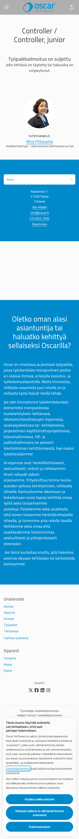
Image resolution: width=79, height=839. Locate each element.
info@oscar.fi (39, 212)
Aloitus (8, 606)
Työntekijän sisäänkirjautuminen (39, 711)
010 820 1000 (39, 218)
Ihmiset (9, 618)
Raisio (8, 664)
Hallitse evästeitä (16, 638)
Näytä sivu (39, 224)
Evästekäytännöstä (18, 768)
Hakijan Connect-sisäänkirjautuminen (39, 715)
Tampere (10, 658)
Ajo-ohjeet (39, 207)
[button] (72, 7)
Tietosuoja (11, 631)
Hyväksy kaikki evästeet (40, 799)
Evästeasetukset (39, 827)
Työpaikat (11, 624)
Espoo (8, 670)
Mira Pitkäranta (39, 141)
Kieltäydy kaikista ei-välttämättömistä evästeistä (39, 813)
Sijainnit (9, 612)
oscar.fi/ (39, 683)
